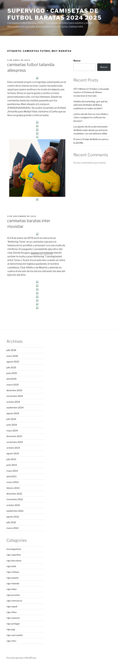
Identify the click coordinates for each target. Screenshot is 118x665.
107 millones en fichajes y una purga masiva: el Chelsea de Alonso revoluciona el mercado (91, 92)
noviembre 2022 (14, 499)
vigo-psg (10, 629)
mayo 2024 (12, 430)
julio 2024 (11, 419)
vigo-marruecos (14, 600)
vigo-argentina (13, 554)
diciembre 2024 (14, 390)
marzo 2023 (12, 482)
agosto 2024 (12, 413)
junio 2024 (11, 424)
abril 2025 (11, 378)
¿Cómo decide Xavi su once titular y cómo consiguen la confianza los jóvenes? (90, 117)
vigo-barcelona (13, 560)
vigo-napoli (11, 606)
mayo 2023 (12, 470)
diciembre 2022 (14, 493)
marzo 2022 (12, 528)
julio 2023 (11, 459)
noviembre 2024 (14, 396)
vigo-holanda (12, 583)
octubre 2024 (13, 402)
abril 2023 (11, 476)
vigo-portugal (13, 623)
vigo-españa (12, 577)
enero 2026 (12, 356)
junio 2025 (11, 373)
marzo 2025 (12, 384)
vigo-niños (11, 612)
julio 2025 (11, 367)
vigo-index (11, 589)
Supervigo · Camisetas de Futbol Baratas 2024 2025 (54, 14)
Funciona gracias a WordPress (21, 657)
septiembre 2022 (14, 510)
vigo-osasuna (13, 617)
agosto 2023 (12, 453)
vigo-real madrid (14, 635)
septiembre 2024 (15, 407)
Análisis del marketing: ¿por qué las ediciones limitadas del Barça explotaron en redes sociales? (90, 105)
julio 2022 (11, 522)
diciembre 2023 (14, 436)
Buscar (77, 60)
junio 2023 (11, 465)
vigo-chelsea (12, 572)
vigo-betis (11, 566)
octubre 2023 (13, 447)
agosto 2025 (12, 361)
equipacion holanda (42, 252)
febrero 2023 (13, 488)
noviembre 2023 (14, 442)
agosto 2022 (12, 516)
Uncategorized (13, 549)
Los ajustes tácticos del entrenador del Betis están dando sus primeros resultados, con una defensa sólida (90, 130)
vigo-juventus (13, 595)
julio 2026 (11, 350)
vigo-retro (11, 641)
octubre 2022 (13, 505)
